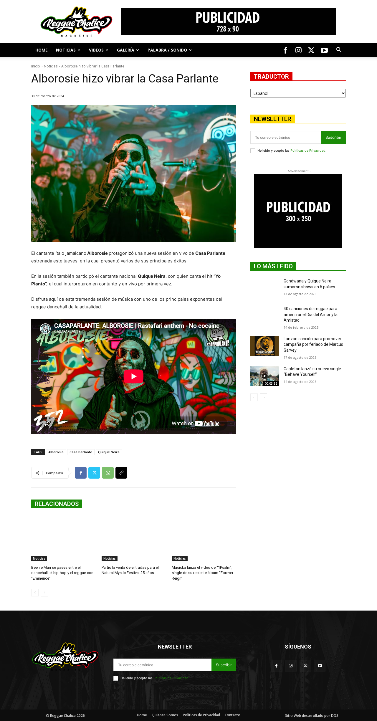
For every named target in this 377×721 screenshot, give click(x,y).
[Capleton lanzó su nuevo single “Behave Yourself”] (264, 376)
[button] (339, 50)
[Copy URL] (121, 473)
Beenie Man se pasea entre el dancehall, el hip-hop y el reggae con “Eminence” (62, 572)
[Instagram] (298, 50)
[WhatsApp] (108, 473)
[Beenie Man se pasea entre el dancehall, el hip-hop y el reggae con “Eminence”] (63, 538)
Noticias (66, 50)
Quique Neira (109, 452)
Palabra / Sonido (167, 50)
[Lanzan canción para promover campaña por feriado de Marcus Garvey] (264, 346)
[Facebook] (285, 50)
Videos (96, 50)
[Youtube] (324, 50)
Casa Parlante (81, 452)
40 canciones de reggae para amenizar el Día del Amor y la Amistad (311, 314)
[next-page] (44, 592)
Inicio (35, 66)
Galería (125, 50)
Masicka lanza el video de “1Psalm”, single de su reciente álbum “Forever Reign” (202, 572)
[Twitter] (311, 50)
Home (41, 50)
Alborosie (56, 452)
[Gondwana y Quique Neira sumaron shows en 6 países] (264, 288)
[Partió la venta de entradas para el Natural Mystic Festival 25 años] (134, 538)
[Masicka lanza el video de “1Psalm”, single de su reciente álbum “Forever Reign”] (204, 538)
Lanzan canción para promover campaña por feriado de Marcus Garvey (313, 344)
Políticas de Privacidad (307, 150)
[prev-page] (35, 592)
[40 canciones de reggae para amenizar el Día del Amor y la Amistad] (264, 316)
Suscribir (333, 137)
